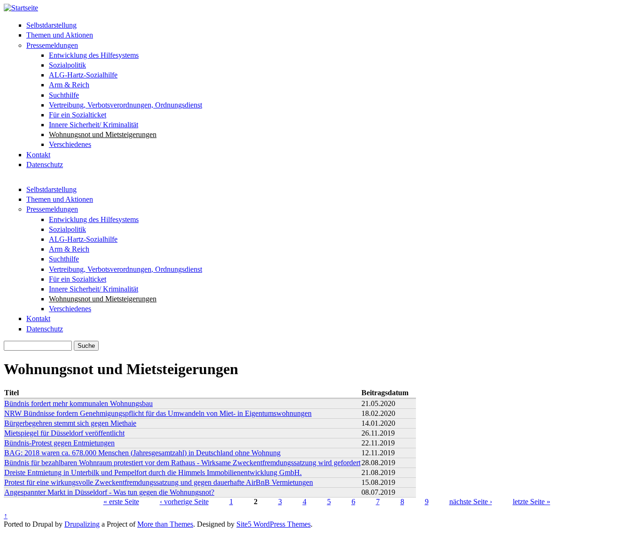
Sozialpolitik (67, 65)
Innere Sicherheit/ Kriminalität (93, 125)
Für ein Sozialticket (77, 115)
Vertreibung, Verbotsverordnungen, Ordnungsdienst (125, 105)
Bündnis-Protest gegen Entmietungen (59, 443)
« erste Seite (121, 502)
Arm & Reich (69, 85)
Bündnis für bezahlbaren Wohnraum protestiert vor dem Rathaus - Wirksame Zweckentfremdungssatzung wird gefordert (182, 463)
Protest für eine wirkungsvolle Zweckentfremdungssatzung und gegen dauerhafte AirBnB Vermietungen (158, 482)
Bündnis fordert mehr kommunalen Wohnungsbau (78, 403)
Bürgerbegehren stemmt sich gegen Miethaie (70, 423)
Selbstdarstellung (51, 25)
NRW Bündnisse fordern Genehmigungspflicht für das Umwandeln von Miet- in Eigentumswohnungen (158, 413)
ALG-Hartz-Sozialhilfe (83, 75)
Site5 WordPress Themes (273, 524)
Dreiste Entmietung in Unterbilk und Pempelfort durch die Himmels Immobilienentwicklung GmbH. (153, 472)
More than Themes (165, 524)
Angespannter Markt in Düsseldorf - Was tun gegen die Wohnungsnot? (109, 492)
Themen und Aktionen (59, 35)
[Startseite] (21, 8)
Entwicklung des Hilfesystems (94, 55)
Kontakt (38, 155)
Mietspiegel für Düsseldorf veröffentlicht (64, 433)
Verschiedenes (70, 144)
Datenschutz (44, 165)
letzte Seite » (531, 502)
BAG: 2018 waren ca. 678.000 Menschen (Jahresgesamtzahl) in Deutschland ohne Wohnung (142, 453)
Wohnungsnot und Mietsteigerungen (103, 134)
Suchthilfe (64, 95)
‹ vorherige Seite (184, 502)
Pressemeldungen (52, 45)
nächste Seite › (470, 502)
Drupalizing (82, 524)
